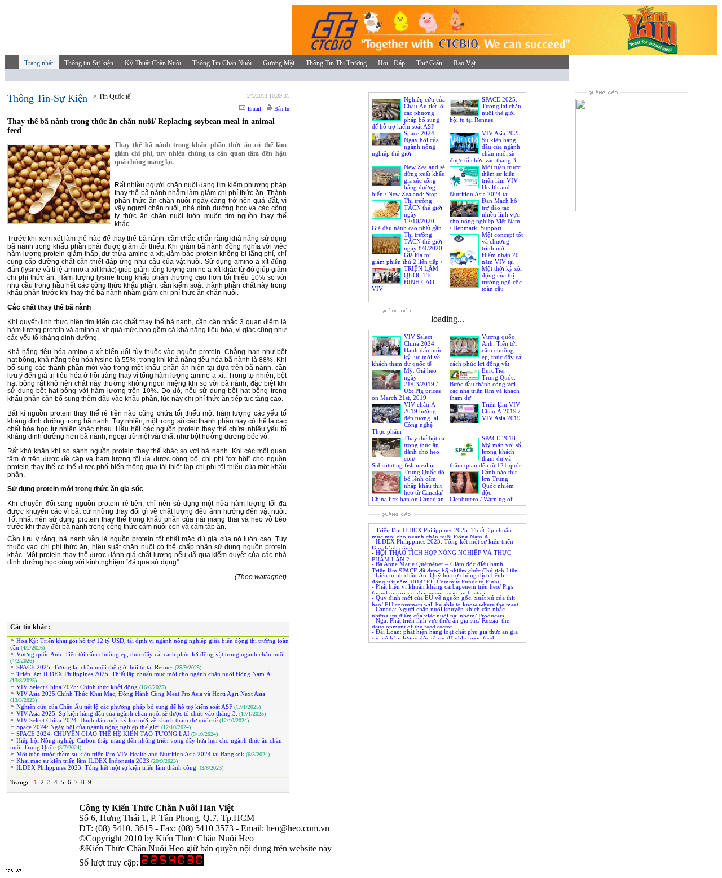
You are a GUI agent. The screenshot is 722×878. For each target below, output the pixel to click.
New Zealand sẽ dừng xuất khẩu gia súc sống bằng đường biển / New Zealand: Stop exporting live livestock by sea (408, 187)
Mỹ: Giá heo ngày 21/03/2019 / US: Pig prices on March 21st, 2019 (406, 384)
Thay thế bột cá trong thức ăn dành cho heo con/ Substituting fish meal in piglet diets (408, 455)
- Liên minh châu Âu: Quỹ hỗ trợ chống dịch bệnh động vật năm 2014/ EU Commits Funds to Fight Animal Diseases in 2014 (438, 582)
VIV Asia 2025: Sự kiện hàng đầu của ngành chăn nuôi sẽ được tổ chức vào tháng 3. (127, 713)
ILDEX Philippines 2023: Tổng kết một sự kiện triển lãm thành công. (107, 767)
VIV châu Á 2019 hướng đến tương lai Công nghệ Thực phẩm (405, 418)
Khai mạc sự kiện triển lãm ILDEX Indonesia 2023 (83, 760)
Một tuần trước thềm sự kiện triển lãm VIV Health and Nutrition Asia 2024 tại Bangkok (130, 754)
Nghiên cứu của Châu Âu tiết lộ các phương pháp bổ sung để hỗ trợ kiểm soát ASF (124, 706)
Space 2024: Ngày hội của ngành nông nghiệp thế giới (88, 726)
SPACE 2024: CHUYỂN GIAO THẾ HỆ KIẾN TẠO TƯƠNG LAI (103, 733)
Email (253, 108)
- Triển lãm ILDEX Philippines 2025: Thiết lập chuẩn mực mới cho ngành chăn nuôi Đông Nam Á (442, 533)
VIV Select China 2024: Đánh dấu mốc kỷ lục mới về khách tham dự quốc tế (117, 720)
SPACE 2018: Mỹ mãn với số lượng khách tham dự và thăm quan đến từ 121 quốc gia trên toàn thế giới (486, 455)
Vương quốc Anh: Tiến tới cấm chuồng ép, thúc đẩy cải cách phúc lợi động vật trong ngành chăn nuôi (150, 654)
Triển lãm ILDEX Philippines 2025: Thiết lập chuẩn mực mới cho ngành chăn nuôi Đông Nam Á (143, 673)
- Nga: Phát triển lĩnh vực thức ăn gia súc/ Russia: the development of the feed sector (440, 623)
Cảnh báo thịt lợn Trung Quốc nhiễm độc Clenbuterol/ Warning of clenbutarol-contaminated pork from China (483, 492)
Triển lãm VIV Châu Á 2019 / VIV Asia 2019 (501, 411)
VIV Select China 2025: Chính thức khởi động (77, 686)
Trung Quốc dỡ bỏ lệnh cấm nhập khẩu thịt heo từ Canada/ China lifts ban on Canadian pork (408, 489)
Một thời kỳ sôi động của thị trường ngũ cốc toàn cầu (502, 278)
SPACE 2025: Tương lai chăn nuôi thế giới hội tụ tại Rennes (95, 667)
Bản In (280, 108)
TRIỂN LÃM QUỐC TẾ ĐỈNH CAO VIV (405, 278)
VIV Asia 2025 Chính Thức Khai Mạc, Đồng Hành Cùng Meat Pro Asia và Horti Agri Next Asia (140, 693)
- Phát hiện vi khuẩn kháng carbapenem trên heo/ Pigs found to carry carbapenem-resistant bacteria (442, 590)
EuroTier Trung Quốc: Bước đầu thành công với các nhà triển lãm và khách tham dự (485, 384)
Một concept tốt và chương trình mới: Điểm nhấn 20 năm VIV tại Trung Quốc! (502, 251)
